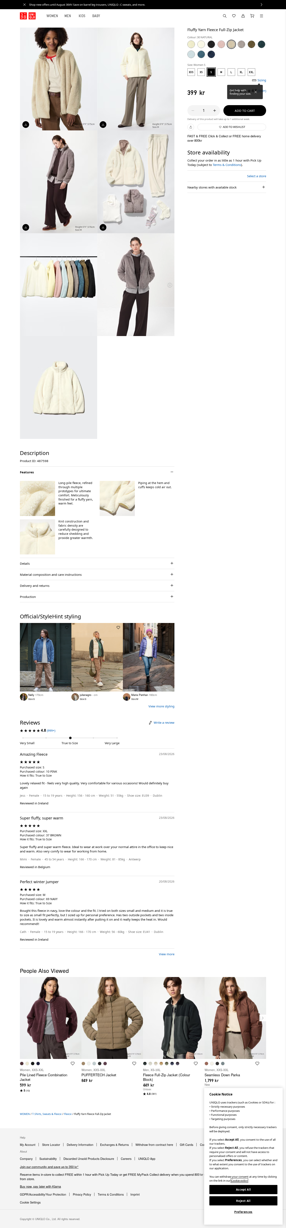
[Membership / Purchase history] (243, 15)
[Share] (190, 127)
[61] (191, 54)
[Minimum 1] (192, 110)
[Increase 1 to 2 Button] (214, 110)
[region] (243, 1156)
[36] (241, 44)
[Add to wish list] (66, 627)
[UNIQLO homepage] (28, 15)
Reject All (243, 1201)
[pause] (169, 284)
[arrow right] (169, 657)
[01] (201, 44)
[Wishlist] (233, 15)
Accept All (243, 1189)
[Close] (255, 92)
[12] (221, 44)
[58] (261, 44)
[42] (191, 44)
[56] (251, 44)
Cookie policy (239, 1180)
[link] (147, 4)
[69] (211, 54)
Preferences (243, 1212)
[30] (231, 44)
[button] (37, 498)
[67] (201, 54)
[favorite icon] (72, 1063)
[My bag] (252, 15)
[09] (211, 44)
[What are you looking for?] (224, 15)
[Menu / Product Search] (261, 15)
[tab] (52, 15)
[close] (24, 4)
